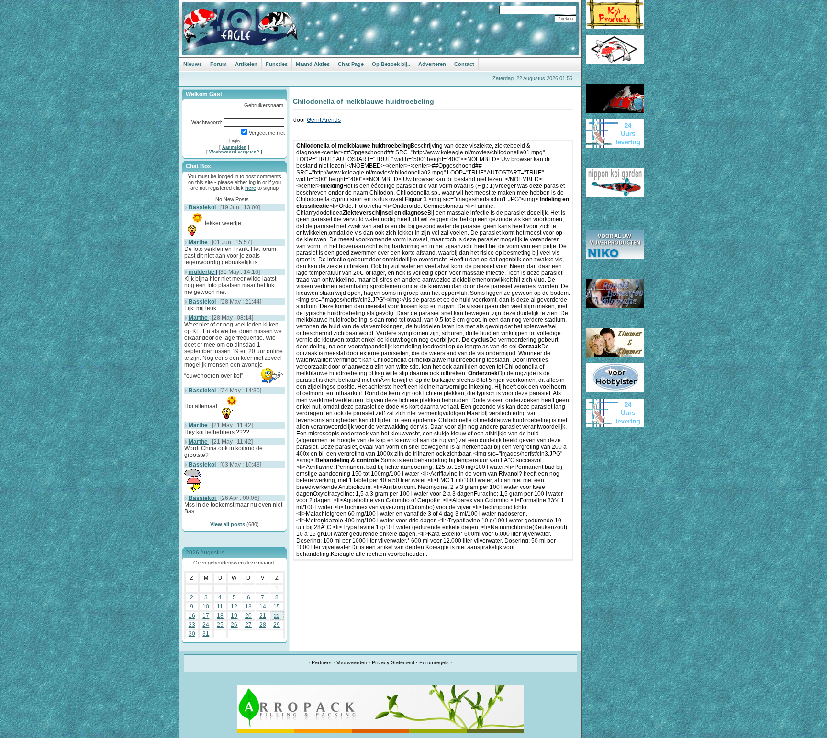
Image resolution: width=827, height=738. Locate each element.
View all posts (227, 524)
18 (220, 615)
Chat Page (351, 64)
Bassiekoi (203, 207)
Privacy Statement (393, 662)
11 (220, 606)
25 (220, 624)
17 (205, 615)
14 (262, 606)
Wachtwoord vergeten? (234, 152)
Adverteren (432, 64)
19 (234, 615)
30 (192, 633)
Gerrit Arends (324, 120)
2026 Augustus (205, 552)
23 (192, 624)
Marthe (199, 242)
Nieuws (192, 64)
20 (248, 615)
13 (248, 606)
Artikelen (246, 64)
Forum (218, 64)
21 (262, 615)
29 (276, 624)
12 (234, 606)
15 (276, 606)
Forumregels (434, 662)
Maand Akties (313, 64)
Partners (322, 662)
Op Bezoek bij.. (391, 64)
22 (276, 616)
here (250, 188)
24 (205, 624)
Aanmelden (234, 147)
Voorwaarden (351, 662)
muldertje (202, 272)
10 (205, 606)
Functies (277, 64)
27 (248, 624)
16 (192, 615)
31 (205, 633)
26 (234, 624)
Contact (464, 64)
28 (262, 624)
